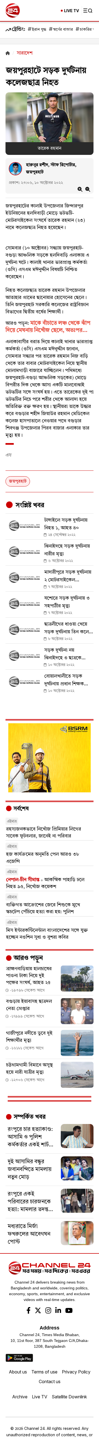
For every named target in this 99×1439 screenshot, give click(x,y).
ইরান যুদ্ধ (39, 30)
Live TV (39, 1396)
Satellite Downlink (69, 1396)
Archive (20, 1396)
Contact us (50, 1381)
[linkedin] (58, 1311)
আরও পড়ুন (27, 958)
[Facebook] (28, 1311)
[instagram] (48, 1311)
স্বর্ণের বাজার (63, 30)
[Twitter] (38, 1311)
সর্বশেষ (20, 809)
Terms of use (44, 1372)
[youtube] (69, 1311)
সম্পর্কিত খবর (29, 1117)
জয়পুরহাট (17, 481)
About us (18, 1372)
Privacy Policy (76, 1372)
